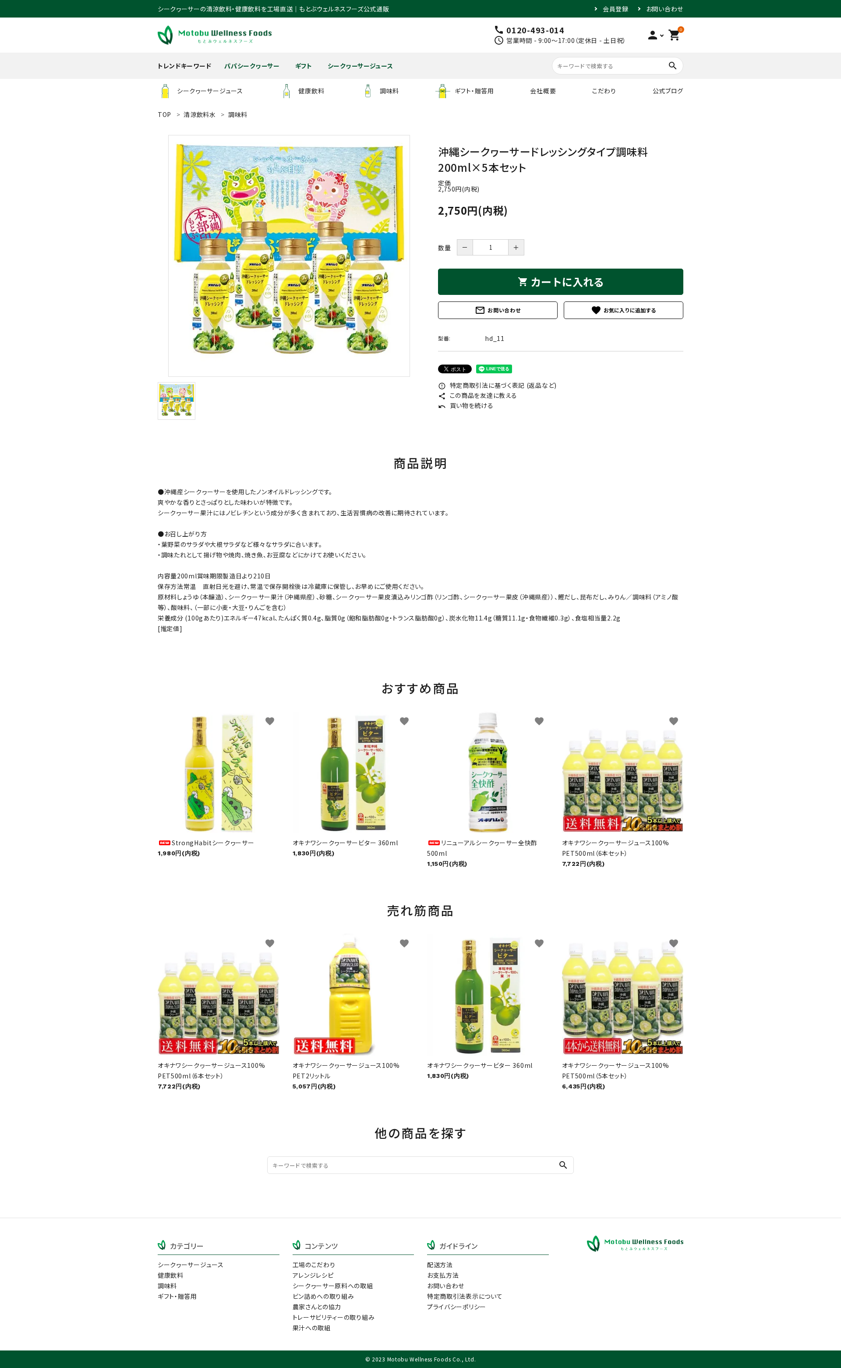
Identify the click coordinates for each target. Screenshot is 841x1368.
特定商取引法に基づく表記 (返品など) (497, 385)
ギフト (303, 65)
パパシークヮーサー (251, 65)
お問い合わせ (664, 9)
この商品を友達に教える (477, 395)
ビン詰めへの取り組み (323, 1296)
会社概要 (543, 91)
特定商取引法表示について (464, 1296)
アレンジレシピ (313, 1275)
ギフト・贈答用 (474, 90)
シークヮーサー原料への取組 (333, 1285)
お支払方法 (443, 1275)
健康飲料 (311, 90)
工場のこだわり (314, 1264)
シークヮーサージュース (360, 65)
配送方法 (440, 1264)
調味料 (389, 90)
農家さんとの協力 (317, 1306)
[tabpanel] (289, 256)
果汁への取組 (312, 1327)
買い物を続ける (466, 405)
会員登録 (616, 9)
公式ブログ (668, 91)
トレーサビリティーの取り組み (334, 1317)
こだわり (604, 91)
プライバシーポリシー (456, 1306)
